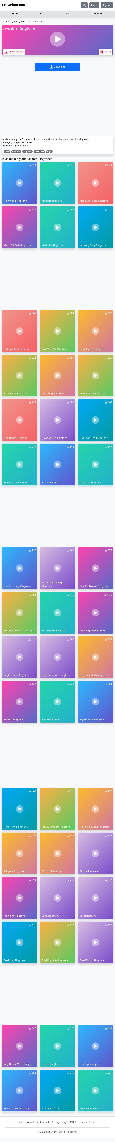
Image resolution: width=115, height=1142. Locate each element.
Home (15, 13)
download (39, 151)
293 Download (16, 51)
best (7, 151)
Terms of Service (87, 1122)
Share (107, 51)
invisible (16, 151)
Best (42, 13)
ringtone (27, 151)
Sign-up (107, 5)
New (67, 13)
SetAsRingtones (13, 5)
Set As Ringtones (68, 1131)
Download (59, 66)
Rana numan (24, 145)
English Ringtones (17, 21)
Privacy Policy (59, 1122)
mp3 (49, 151)
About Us (32, 1122)
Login (94, 5)
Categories (97, 13)
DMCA (72, 1122)
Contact (44, 1122)
